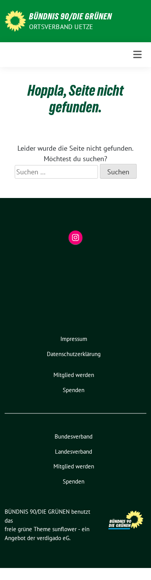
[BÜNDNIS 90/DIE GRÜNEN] (15, 20)
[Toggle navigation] (137, 54)
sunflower (64, 529)
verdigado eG (53, 538)
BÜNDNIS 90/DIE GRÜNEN (70, 16)
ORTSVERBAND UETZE (61, 26)
